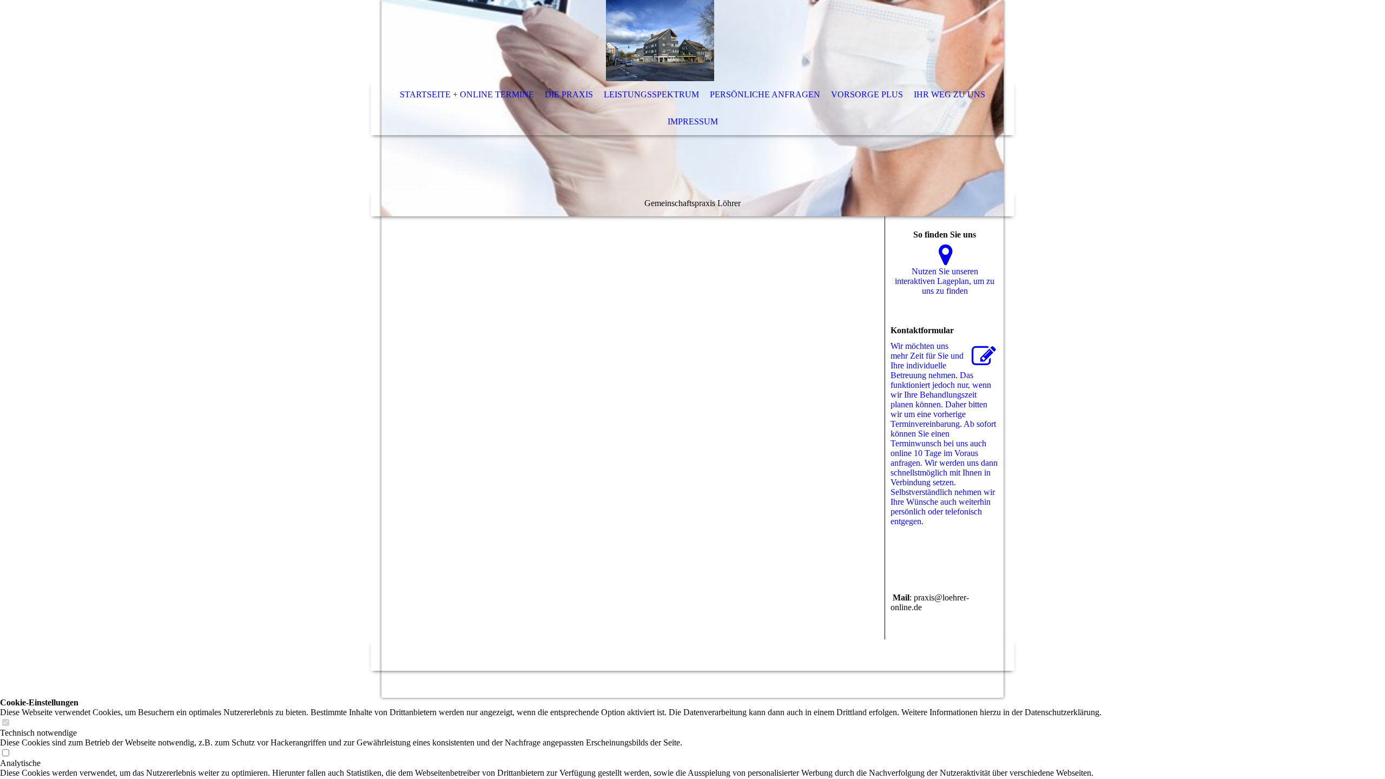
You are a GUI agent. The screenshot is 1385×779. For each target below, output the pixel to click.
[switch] (5, 723)
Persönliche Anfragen (765, 94)
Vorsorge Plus (867, 94)
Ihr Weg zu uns (949, 94)
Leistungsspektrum (651, 94)
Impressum (693, 121)
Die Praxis (569, 94)
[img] (660, 40)
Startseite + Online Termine (467, 94)
